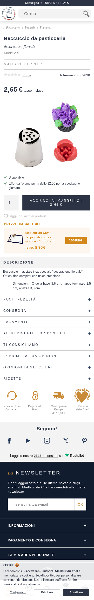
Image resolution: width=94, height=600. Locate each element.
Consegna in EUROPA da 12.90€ (47, 3)
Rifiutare (47, 592)
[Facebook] (9, 440)
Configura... (18, 592)
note (26, 75)
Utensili (30, 27)
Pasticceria (13, 27)
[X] (65, 440)
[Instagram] (47, 440)
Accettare (76, 592)
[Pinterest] (84, 440)
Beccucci (45, 27)
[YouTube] (28, 440)
